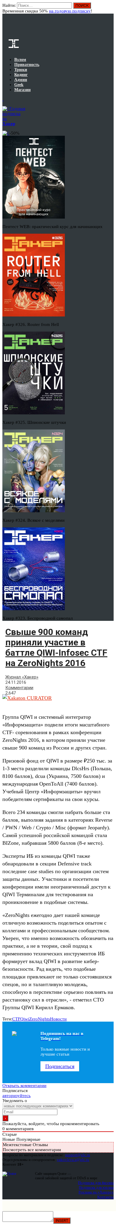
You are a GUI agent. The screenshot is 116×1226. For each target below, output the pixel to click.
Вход (110, 8)
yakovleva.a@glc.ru (73, 1159)
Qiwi (24, 1019)
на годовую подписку (70, 11)
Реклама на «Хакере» (96, 1192)
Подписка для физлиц (96, 1182)
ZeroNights (39, 1019)
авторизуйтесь (16, 1095)
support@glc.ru (77, 1155)
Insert (62, 1220)
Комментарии (19, 687)
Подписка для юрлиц (96, 1187)
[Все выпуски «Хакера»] (3, 99)
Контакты (105, 1197)
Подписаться (59, 1066)
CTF (16, 1019)
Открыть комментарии (24, 1085)
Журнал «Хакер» (21, 677)
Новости (58, 1019)
